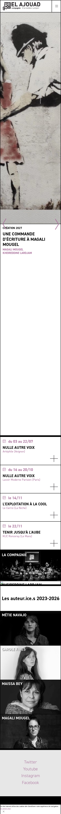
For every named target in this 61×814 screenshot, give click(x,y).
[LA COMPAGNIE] (30, 566)
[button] (56, 223)
